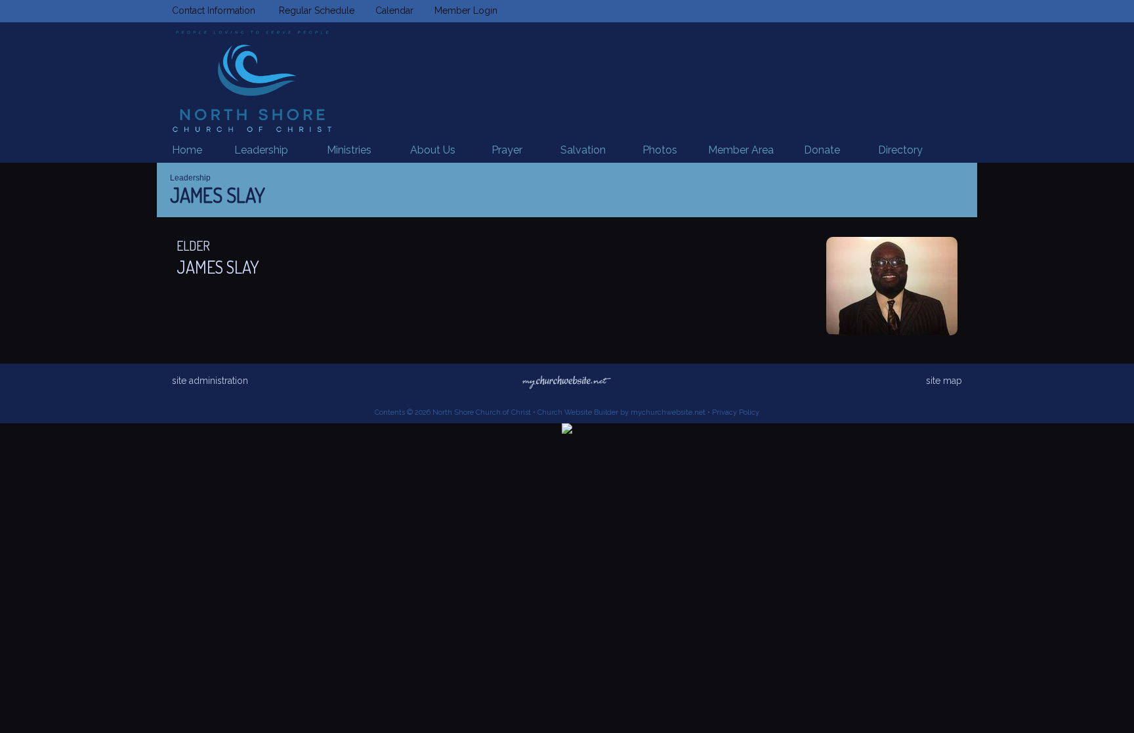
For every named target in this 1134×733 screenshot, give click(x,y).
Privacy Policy (735, 412)
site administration (210, 380)
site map (944, 380)
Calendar (391, 10)
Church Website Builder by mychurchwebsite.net (621, 412)
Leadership (190, 177)
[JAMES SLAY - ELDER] (891, 332)
